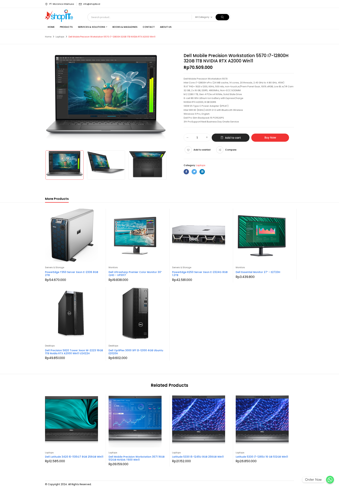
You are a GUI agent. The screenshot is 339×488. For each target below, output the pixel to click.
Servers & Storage (54, 267)
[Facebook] (186, 171)
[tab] (57, 199)
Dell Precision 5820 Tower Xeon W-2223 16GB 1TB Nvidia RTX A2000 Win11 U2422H (74, 352)
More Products (57, 198)
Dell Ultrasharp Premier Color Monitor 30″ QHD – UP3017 (135, 273)
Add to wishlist (202, 149)
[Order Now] (330, 480)
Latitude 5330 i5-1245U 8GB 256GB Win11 (198, 456)
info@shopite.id (91, 3)
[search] (222, 17)
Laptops (60, 36)
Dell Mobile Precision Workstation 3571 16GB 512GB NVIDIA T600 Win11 (137, 458)
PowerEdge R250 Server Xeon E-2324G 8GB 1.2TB (200, 273)
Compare (230, 149)
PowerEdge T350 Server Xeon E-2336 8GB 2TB (71, 273)
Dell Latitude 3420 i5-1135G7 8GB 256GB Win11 (74, 456)
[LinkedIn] (202, 171)
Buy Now (270, 137)
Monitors (113, 267)
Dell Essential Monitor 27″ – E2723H (258, 272)
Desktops (50, 345)
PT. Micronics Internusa (61, 3)
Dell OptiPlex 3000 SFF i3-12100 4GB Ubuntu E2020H (136, 352)
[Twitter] (194, 171)
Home (48, 36)
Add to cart (233, 138)
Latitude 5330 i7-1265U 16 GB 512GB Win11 (262, 456)
